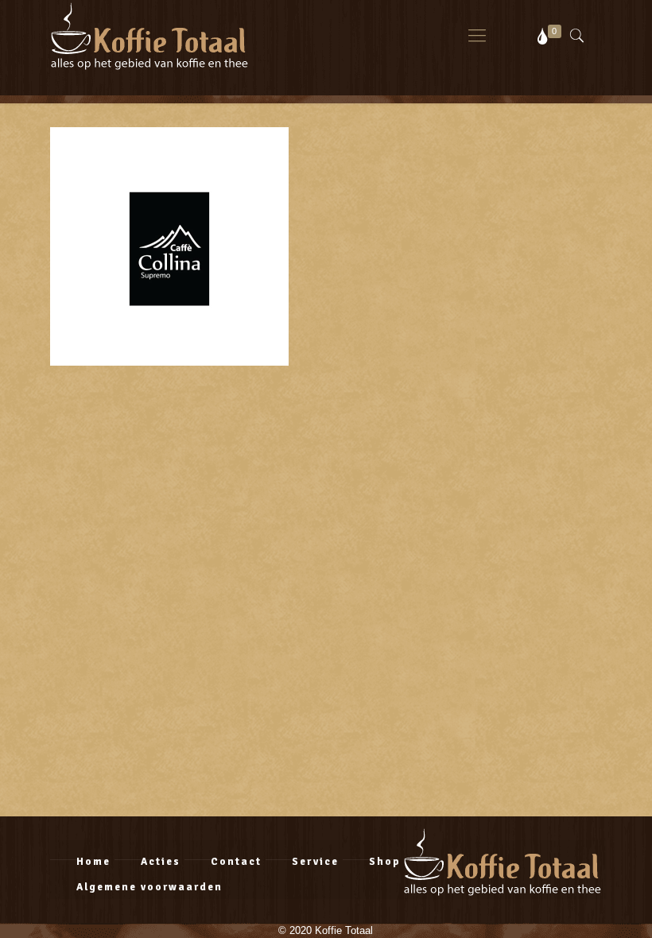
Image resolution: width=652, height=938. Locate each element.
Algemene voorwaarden (149, 887)
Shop (385, 861)
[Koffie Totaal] (149, 36)
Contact (236, 861)
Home (93, 861)
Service (315, 861)
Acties (160, 861)
